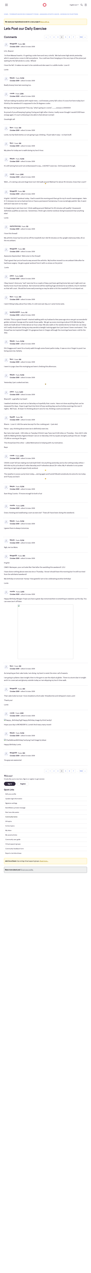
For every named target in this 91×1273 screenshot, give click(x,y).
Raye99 (12, 417)
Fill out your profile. (26, 870)
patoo (12, 276)
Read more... (44, 861)
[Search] (82, 5)
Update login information (13, 799)
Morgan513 (13, 44)
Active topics (10, 826)
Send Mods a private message (15, 808)
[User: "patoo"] (6, 277)
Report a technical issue (13, 853)
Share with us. (44, 22)
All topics (8, 821)
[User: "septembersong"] (6, 227)
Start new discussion (12, 812)
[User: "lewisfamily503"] (6, 313)
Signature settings (11, 803)
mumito (12, 505)
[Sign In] (86, 5)
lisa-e (11, 128)
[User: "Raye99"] (6, 418)
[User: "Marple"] (6, 79)
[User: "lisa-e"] (6, 128)
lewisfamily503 (15, 312)
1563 (81, 37)
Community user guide (12, 839)
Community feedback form (14, 849)
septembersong (15, 226)
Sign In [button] (10, 784)
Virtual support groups (13, 844)
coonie (12, 93)
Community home (11, 817)
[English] (44, 5)
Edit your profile (10, 794)
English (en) (73, 5)
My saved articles (11, 835)
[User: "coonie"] (6, 94)
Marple (12, 78)
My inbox (8, 830)
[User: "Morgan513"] (6, 45)
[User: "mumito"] (6, 506)
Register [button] (23, 784)
